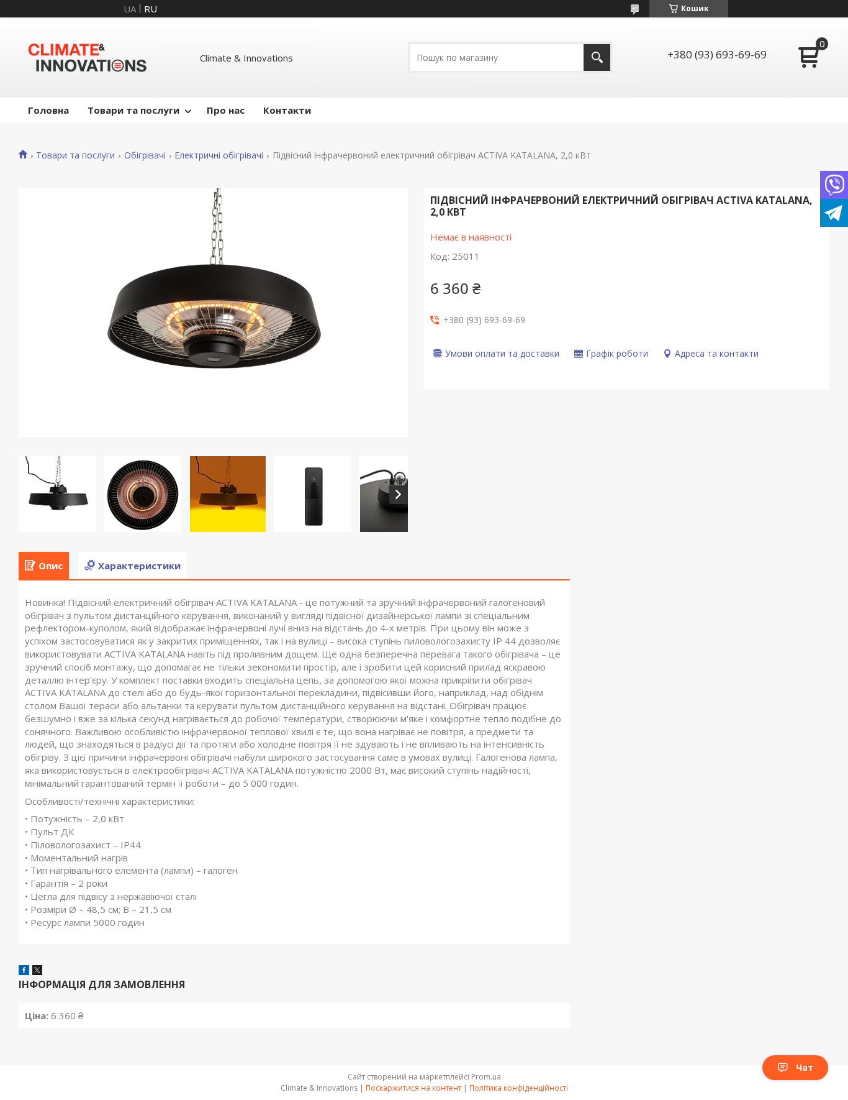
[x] (37, 971)
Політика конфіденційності (518, 1088)
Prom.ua (486, 1076)
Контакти (287, 110)
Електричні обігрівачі (218, 155)
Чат (804, 1067)
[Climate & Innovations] (87, 57)
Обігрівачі (145, 155)
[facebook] (24, 971)
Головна (48, 110)
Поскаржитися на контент (413, 1088)
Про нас (226, 110)
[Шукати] (597, 57)
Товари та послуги (133, 110)
